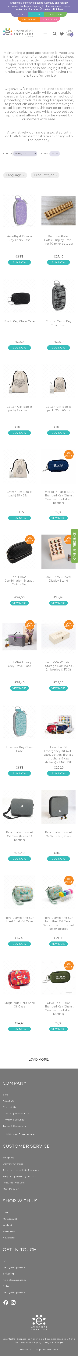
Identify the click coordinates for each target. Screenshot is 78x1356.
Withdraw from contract (21, 1134)
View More (58, 518)
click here (57, 9)
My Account (10, 1218)
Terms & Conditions (14, 1125)
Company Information (16, 1113)
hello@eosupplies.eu (15, 1267)
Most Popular (11, 1188)
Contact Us (9, 1107)
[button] (15, 175)
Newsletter (9, 1237)
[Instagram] (13, 1302)
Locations (50, 19)
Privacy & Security (13, 1119)
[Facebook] (6, 1302)
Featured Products (14, 1182)
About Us (8, 1100)
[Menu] (45, 34)
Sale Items (9, 1231)
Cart (5, 1212)
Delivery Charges (13, 1163)
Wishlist (7, 1225)
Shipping (8, 1157)
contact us (21, 9)
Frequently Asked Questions (19, 1176)
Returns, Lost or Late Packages (21, 1170)
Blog (5, 1094)
